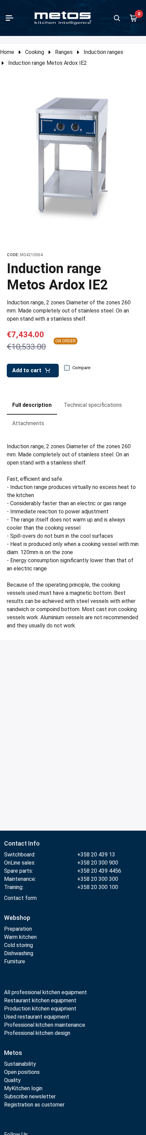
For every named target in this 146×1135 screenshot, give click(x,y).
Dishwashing (18, 953)
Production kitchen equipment (40, 1008)
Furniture (14, 961)
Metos (13, 1052)
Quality (12, 1080)
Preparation (18, 929)
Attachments (28, 423)
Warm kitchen (21, 937)
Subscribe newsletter (30, 1096)
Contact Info (22, 843)
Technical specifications (93, 405)
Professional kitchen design (37, 1033)
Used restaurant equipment (36, 1017)
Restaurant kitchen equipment (41, 1000)
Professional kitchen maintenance (44, 1025)
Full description (32, 405)
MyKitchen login (23, 1088)
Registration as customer (34, 1104)
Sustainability (20, 1064)
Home (7, 52)
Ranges (64, 52)
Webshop (17, 917)
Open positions (22, 1072)
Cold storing (18, 945)
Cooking (34, 52)
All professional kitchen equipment (45, 992)
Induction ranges (103, 52)
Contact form (20, 898)
